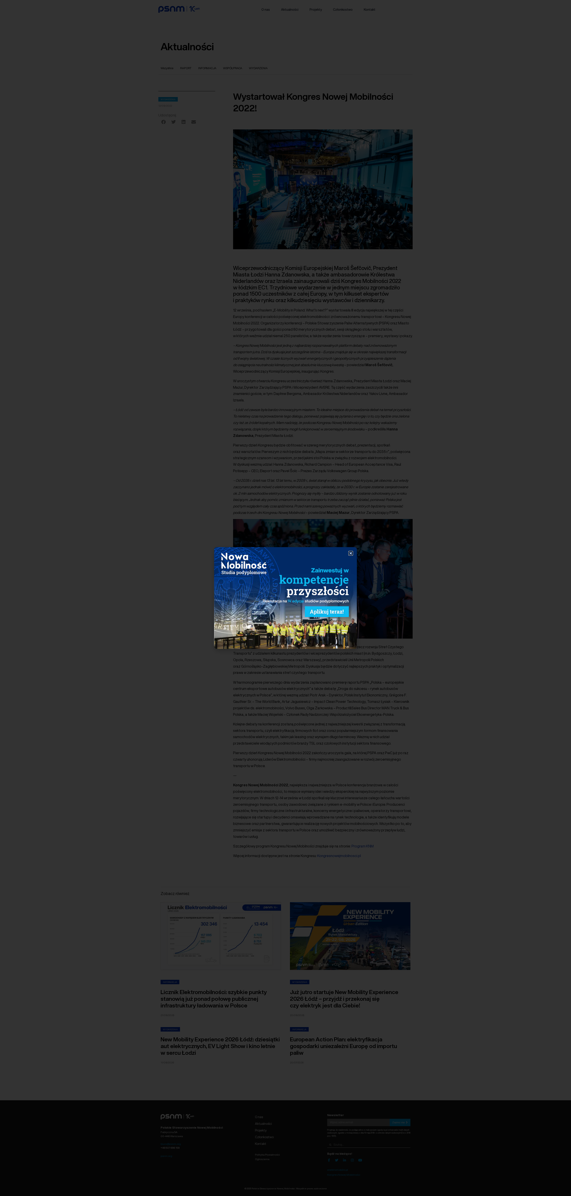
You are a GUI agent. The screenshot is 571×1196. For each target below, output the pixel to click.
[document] (285, 598)
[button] (350, 553)
